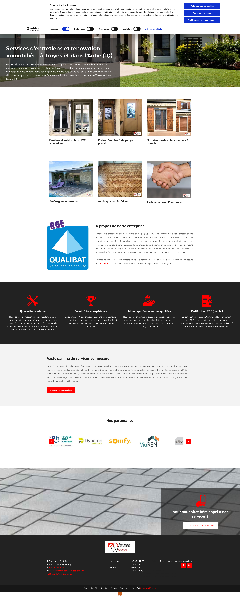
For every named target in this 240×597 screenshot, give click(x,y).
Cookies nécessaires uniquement (202, 20)
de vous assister (107, 263)
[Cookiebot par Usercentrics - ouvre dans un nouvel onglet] (33, 29)
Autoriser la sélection (202, 13)
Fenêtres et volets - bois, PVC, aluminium (67, 141)
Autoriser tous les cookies (202, 6)
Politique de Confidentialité (59, 574)
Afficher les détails (153, 29)
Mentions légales (148, 588)
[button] (61, 390)
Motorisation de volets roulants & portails (167, 141)
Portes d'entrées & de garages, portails (116, 141)
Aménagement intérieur (113, 201)
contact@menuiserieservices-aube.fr (66, 570)
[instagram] (189, 565)
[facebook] (183, 565)
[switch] (90, 29)
